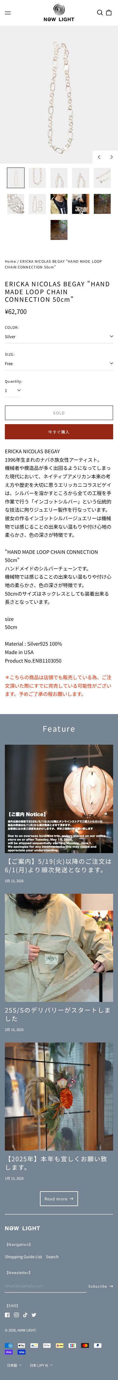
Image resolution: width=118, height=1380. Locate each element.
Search (52, 1256)
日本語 (12, 1365)
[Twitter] (33, 1314)
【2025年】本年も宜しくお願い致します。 (56, 1163)
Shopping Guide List (23, 1256)
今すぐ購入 (59, 432)
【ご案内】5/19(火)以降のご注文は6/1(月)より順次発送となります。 (58, 865)
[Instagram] (16, 1314)
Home (10, 261)
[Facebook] (7, 1314)
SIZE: (10, 354)
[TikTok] (25, 1314)
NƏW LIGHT (27, 1330)
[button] (99, 12)
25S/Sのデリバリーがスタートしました (58, 1014)
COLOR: (12, 327)
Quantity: (13, 381)
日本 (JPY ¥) (39, 1365)
